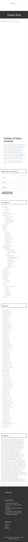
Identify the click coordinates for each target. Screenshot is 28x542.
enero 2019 (5, 360)
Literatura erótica (9, 221)
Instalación (15, 162)
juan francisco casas (12, 461)
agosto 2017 (5, 389)
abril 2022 (4, 319)
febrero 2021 (5, 322)
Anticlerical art (10, 255)
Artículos (5, 226)
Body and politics (11, 251)
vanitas (24, 473)
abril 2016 (4, 415)
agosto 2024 (5, 314)
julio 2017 (4, 390)
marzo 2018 (5, 377)
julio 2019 (4, 351)
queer (16, 470)
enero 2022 (5, 321)
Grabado (5, 277)
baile (16, 439)
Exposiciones (6, 275)
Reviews (7, 282)
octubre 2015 (5, 425)
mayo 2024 (5, 316)
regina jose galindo (6, 473)
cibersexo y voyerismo (8, 246)
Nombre (4, 182)
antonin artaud (10, 439)
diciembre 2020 (6, 324)
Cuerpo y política (9, 217)
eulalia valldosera (6, 455)
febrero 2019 (5, 359)
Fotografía (10, 162)
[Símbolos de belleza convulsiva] (13, 78)
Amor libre (5, 206)
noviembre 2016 (6, 403)
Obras (4, 285)
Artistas (16, 160)
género (3, 461)
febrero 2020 (5, 341)
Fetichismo (7, 218)
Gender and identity (12, 252)
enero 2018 (5, 380)
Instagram (7, 528)
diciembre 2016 (6, 402)
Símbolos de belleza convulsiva (13, 139)
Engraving (7, 234)
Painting (7, 240)
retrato (14, 473)
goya (12, 458)
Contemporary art (9, 249)
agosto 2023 (5, 317)
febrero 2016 (5, 418)
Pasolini (3, 467)
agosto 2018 (5, 369)
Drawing (7, 232)
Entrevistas (5, 269)
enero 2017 (5, 400)
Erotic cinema (10, 260)
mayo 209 (4, 427)
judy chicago (21, 461)
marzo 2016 (5, 417)
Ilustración (7, 292)
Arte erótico (6, 215)
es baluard (16, 452)
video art (9, 476)
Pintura (5, 163)
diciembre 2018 (6, 362)
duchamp (4, 452)
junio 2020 (5, 334)
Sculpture (7, 244)
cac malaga (15, 442)
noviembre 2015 (6, 423)
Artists (4, 229)
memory (22, 464)
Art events (5, 207)
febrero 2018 (5, 379)
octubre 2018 (5, 365)
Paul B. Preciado (11, 467)
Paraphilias (10, 266)
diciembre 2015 (6, 422)
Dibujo (20, 160)
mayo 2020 (5, 336)
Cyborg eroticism (11, 258)
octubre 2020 (5, 327)
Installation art (8, 237)
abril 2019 (4, 355)
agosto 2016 (5, 408)
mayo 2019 (5, 354)
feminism (14, 455)
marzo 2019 (5, 357)
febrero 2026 (5, 311)
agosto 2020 (5, 331)
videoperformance (6, 480)
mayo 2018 (5, 374)
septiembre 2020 (6, 329)
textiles (19, 473)
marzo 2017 (5, 397)
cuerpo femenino (18, 446)
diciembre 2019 (6, 344)
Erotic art (7, 254)
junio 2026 (5, 309)
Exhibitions (7, 209)
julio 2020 (4, 332)
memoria (16, 464)
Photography (8, 243)
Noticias (5, 283)
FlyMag (10, 539)
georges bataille (5, 458)
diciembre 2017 (6, 382)
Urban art (7, 268)
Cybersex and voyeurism (13, 257)
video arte (14, 476)
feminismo (20, 455)
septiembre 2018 (6, 367)
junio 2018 (5, 372)
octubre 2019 (5, 347)
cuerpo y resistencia (6, 449)
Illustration (7, 235)
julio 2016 (4, 410)
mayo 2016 (5, 413)
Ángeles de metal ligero (12, 514)
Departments (6, 248)
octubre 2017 (5, 385)
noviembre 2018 (6, 364)
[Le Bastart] (14, 3)
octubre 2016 (5, 405)
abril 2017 (4, 395)
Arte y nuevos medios (9, 160)
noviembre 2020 (6, 326)
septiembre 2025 (6, 312)
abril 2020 (4, 337)
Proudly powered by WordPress (12, 537)
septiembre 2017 (6, 387)
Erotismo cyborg (7, 272)
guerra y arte (18, 458)
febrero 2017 (5, 399)
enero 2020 (5, 342)
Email (4, 177)
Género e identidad (9, 220)
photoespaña (5, 470)
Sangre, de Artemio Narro (12, 503)
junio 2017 (5, 392)
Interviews (7, 280)
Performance (21, 162)
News (6, 210)
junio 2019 (5, 352)
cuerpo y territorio (17, 449)
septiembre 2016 (6, 407)
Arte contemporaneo (8, 214)
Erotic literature (11, 261)
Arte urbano (6, 224)
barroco (21, 439)
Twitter (6, 526)
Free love (9, 265)
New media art (8, 238)
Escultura (6, 162)
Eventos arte (6, 274)
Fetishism (9, 263)
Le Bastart (5, 278)
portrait (11, 470)
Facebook (7, 524)
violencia (14, 480)
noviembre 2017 (6, 384)
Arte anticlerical (6, 212)
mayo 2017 (5, 394)
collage (21, 442)
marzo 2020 (5, 339)
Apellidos (4, 187)
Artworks (5, 231)
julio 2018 (4, 370)
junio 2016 (5, 412)
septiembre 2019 (6, 349)
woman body (21, 480)
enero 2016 (5, 420)
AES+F (3, 439)
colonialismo (10, 446)
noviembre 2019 (6, 346)
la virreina (4, 464)
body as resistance (6, 442)
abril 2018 (4, 375)
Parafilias (7, 223)
